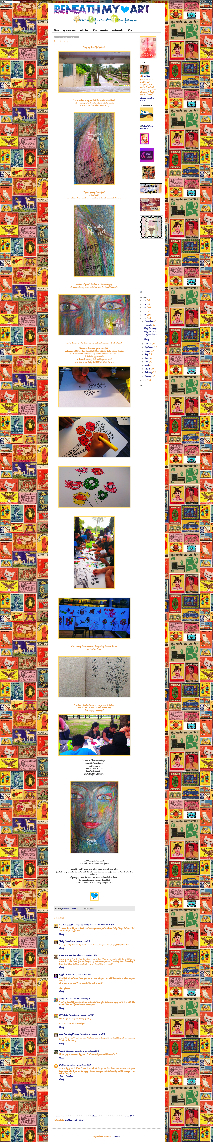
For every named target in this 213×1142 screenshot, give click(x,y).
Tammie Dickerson (66, 1050)
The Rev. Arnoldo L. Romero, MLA (74, 924)
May (147, 361)
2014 (144, 314)
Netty (61, 941)
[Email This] (85, 909)
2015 (144, 311)
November (149, 325)
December (149, 321)
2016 (144, 307)
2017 (144, 304)
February (148, 372)
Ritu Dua (146, 76)
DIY (130, 29)
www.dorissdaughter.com (69, 1034)
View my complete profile (147, 99)
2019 (144, 300)
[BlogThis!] (87, 909)
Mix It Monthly (66, 1075)
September (149, 347)
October (148, 343)
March (148, 368)
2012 (144, 380)
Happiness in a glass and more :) (150, 333)
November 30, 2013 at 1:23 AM (81, 1015)
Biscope (147, 339)
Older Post (129, 1115)
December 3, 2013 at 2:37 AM (79, 1065)
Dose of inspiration (100, 29)
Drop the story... (151, 328)
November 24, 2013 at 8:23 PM (77, 941)
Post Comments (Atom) (74, 1120)
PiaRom (62, 1065)
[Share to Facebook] (91, 909)
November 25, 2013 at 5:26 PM (78, 998)
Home (56, 29)
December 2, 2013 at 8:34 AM (87, 1050)
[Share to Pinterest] (93, 909)
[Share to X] (89, 909)
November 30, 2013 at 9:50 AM (92, 1034)
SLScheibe (63, 1015)
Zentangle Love (118, 29)
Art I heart (84, 29)
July (147, 354)
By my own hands (69, 29)
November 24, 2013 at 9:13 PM (84, 955)
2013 (144, 318)
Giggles (62, 974)
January (148, 375)
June (147, 357)
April (147, 365)
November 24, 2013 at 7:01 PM (101, 924)
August (148, 350)
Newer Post (59, 1115)
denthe (62, 998)
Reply (61, 933)
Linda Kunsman (65, 955)
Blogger (117, 1136)
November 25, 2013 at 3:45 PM (78, 974)
